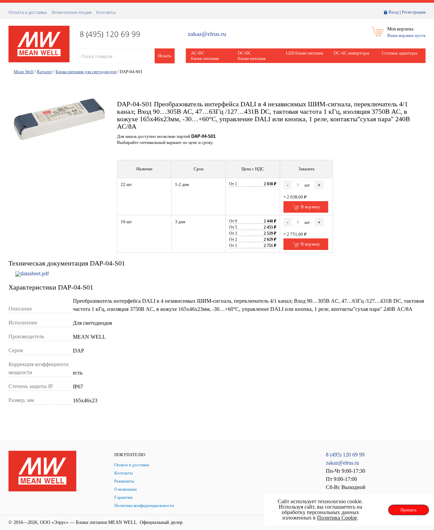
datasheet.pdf (35, 273)
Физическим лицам (72, 12)
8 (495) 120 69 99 (345, 455)
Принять (408, 509)
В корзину (310, 206)
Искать (164, 55)
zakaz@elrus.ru (207, 34)
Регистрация (414, 12)
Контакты (106, 12)
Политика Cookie (337, 518)
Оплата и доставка (27, 12)
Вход (394, 12)
